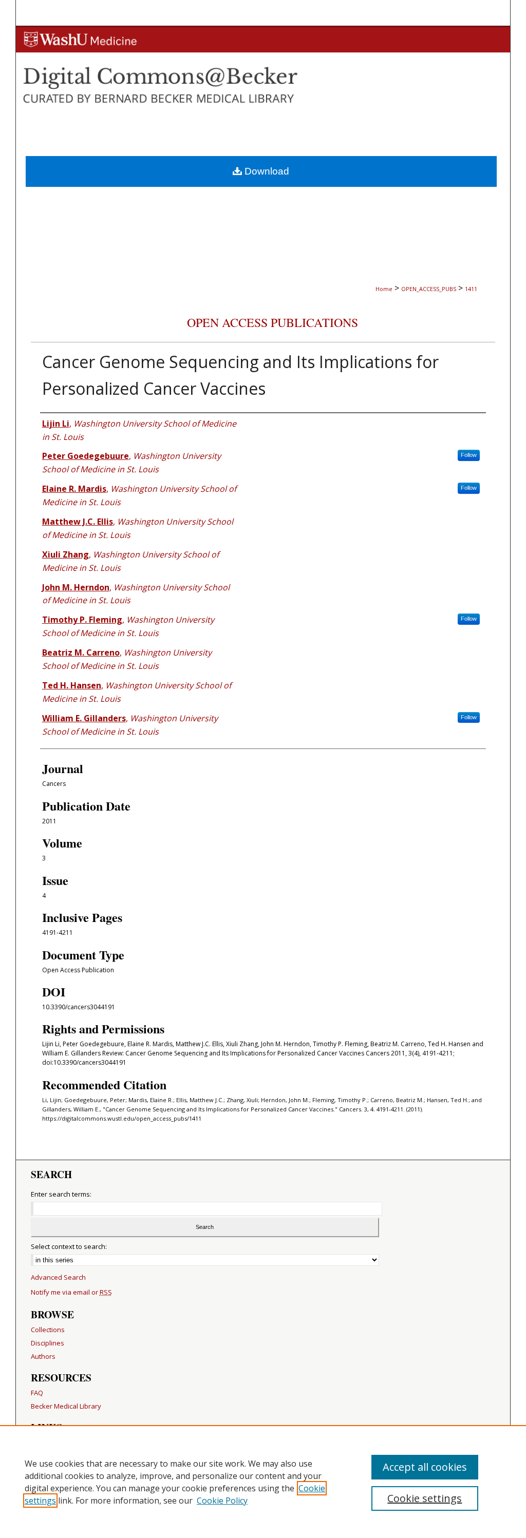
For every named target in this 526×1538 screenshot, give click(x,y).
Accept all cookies (425, 1467)
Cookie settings (424, 1498)
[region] (263, 1481)
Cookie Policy (222, 1500)
